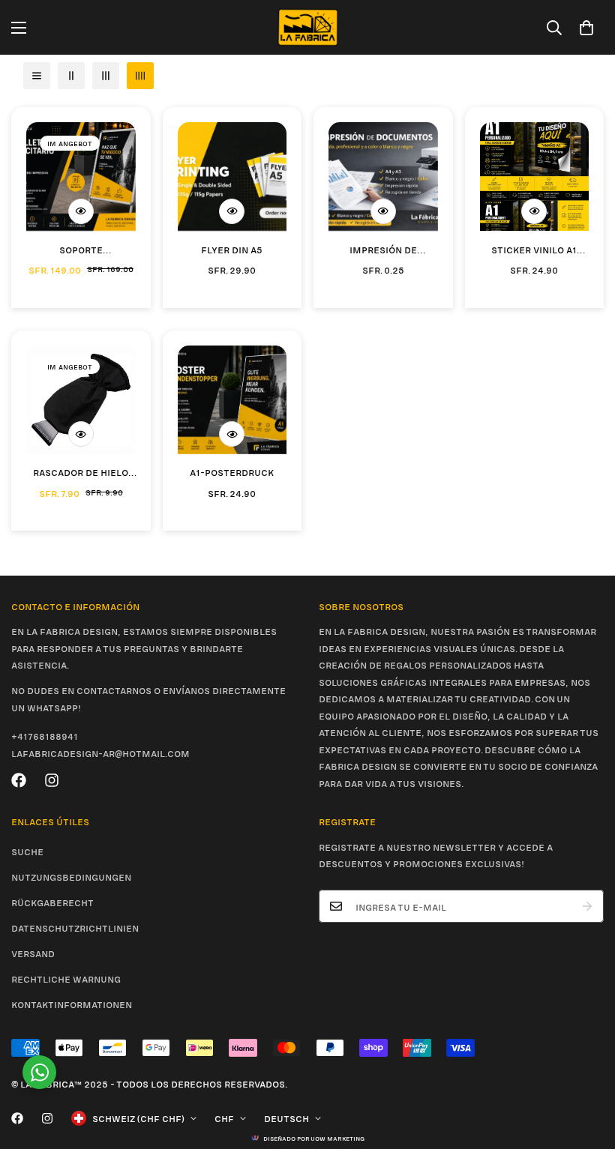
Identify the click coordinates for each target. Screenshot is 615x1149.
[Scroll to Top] (585, 1067)
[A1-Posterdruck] (232, 400)
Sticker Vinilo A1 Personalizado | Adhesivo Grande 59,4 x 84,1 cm (534, 250)
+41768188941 (44, 735)
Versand (33, 952)
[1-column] (36, 75)
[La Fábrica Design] (308, 27)
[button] (586, 27)
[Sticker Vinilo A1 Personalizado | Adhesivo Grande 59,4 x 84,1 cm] (535, 176)
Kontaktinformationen (71, 1003)
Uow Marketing (337, 1137)
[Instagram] (51, 780)
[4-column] (140, 75)
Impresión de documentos (383, 250)
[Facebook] (18, 780)
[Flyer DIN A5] (232, 176)
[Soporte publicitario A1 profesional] (81, 176)
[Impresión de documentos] (383, 176)
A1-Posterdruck (232, 471)
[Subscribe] (587, 906)
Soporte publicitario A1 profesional (80, 250)
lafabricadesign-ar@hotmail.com (100, 752)
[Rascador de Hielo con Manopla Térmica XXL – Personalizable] (81, 400)
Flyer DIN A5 (231, 249)
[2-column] (71, 75)
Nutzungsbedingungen (71, 876)
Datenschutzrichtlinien (75, 927)
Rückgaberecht (52, 901)
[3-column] (105, 75)
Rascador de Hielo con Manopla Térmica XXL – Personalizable (80, 472)
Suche (27, 850)
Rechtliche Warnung (66, 978)
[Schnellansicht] (81, 211)
